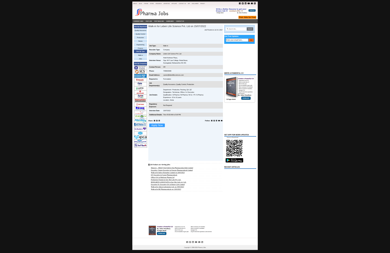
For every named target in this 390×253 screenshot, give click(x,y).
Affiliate (174, 3)
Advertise (167, 3)
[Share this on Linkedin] (159, 121)
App (189, 3)
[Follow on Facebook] (239, 3)
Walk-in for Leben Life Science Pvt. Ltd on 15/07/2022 (177, 26)
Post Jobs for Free (247, 17)
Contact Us (182, 3)
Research (159, 3)
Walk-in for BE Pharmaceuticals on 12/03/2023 (166, 189)
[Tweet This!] (157, 121)
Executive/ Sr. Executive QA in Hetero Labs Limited (168, 184)
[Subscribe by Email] (251, 3)
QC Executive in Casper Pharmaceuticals (164, 175)
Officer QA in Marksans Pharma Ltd (162, 177)
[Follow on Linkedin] (245, 3)
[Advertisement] (140, 180)
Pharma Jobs (202, 247)
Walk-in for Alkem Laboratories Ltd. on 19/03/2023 (167, 187)
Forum (146, 3)
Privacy (202, 3)
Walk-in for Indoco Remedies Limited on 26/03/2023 (168, 172)
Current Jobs (138, 21)
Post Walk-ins (159, 21)
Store (152, 3)
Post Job (149, 21)
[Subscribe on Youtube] (248, 3)
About (135, 3)
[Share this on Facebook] (154, 121)
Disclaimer (195, 3)
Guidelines (170, 21)
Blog (140, 3)
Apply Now (157, 125)
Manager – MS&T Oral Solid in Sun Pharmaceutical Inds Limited (172, 168)
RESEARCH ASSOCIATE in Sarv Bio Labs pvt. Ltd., (169, 182)
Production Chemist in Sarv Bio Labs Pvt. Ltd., (166, 180)
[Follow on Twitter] (242, 3)
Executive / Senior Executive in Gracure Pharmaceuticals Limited (172, 170)
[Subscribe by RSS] (254, 3)
